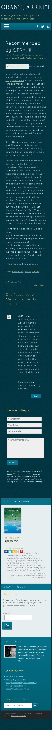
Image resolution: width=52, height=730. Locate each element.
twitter (42, 26)
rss (48, 26)
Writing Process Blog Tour (16, 686)
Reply (36, 396)
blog (8, 58)
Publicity (41, 58)
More (20, 661)
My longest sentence (14, 676)
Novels (21, 58)
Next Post (39, 285)
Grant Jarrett (26, 8)
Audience (37, 55)
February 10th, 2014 (30, 320)
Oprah (35, 272)
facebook (37, 26)
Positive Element (18, 716)
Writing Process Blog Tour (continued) (21, 682)
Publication (31, 58)
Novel (28, 272)
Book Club (17, 272)
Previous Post (14, 282)
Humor (14, 58)
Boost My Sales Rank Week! (17, 689)
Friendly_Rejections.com (16, 679)
